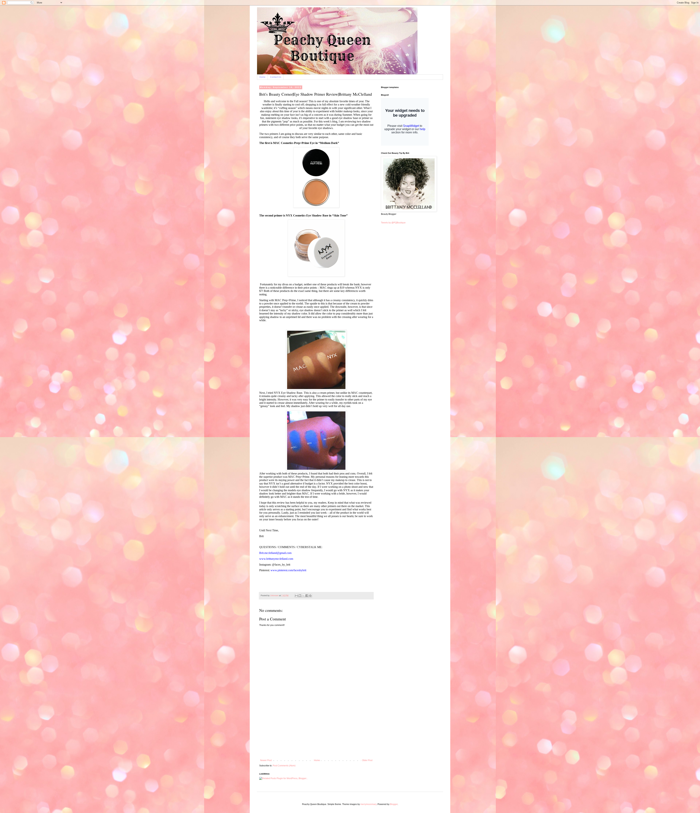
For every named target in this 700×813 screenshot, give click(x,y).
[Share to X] (303, 595)
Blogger (394, 804)
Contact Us (275, 77)
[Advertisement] (316, 732)
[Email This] (296, 595)
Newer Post (266, 760)
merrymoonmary (368, 804)
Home (262, 77)
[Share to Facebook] (307, 595)
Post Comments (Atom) (284, 765)
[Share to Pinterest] (310, 595)
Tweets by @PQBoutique (393, 222)
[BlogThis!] (300, 595)
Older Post (367, 760)
